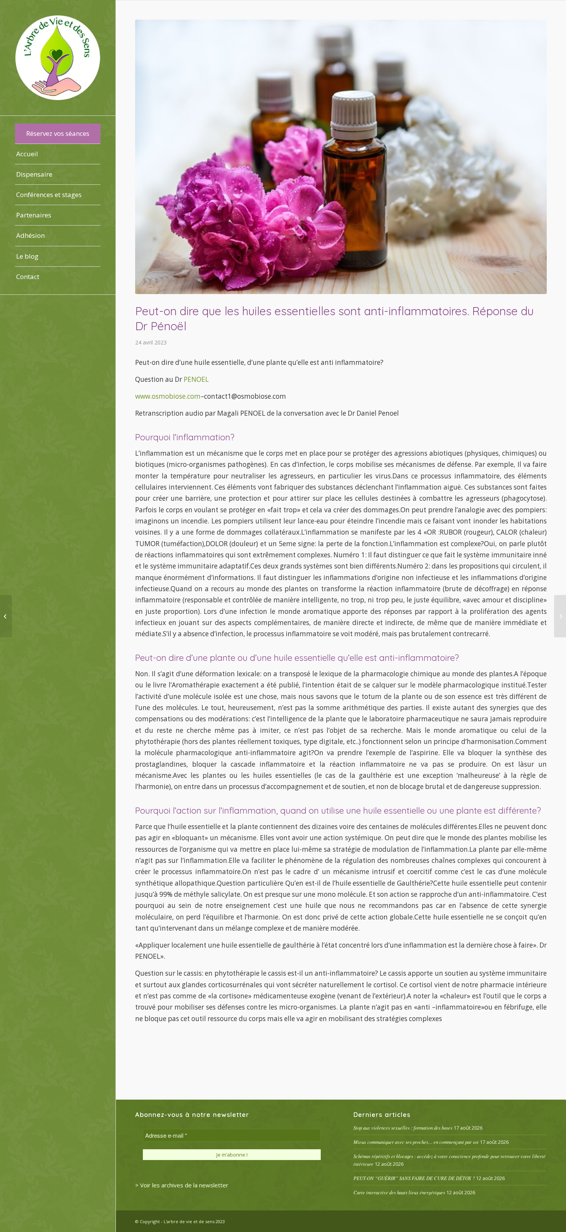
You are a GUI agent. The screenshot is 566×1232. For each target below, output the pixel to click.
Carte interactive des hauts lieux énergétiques (399, 1192)
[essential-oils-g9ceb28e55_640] (341, 157)
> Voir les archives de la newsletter (181, 1185)
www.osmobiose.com (168, 396)
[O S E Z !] (6, 616)
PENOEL (196, 379)
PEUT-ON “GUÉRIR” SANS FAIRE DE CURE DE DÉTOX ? (414, 1178)
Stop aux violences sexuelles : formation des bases (402, 1127)
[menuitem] (57, 134)
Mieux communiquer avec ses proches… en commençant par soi (416, 1141)
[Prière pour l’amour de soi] (560, 616)
